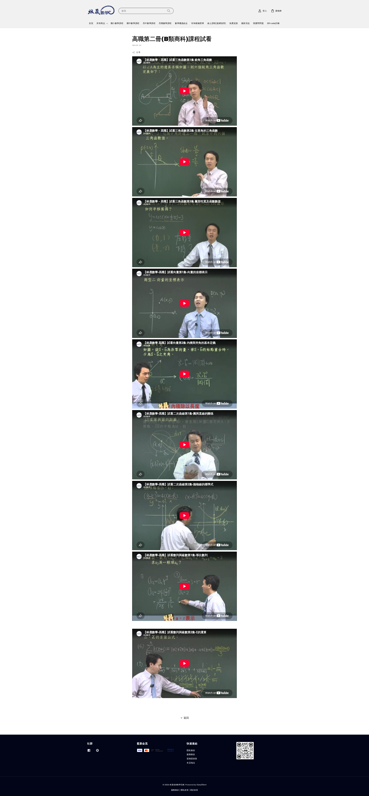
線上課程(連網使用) (216, 23)
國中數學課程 (133, 23)
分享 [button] (138, 52)
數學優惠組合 (181, 23)
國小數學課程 (117, 23)
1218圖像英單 (197, 23)
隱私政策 (185, 790)
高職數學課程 (165, 23)
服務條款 (191, 754)
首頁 (91, 23)
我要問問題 (258, 23)
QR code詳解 (273, 23)
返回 (186, 717)
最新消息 (245, 23)
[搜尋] (168, 11)
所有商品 (101, 23)
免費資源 (233, 23)
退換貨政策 (192, 758)
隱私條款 (191, 750)
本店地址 (191, 763)
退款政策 (194, 790)
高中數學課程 (149, 23)
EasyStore (201, 785)
